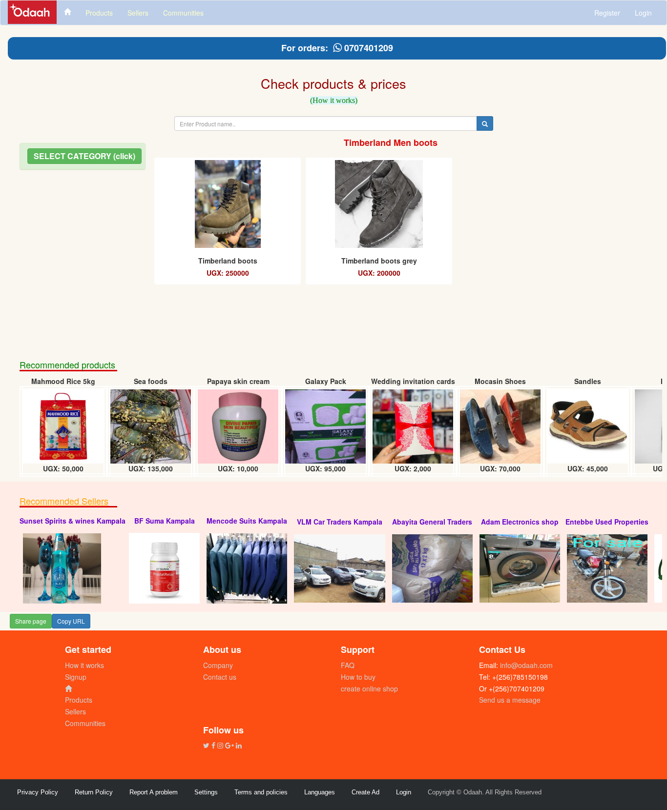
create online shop (369, 688)
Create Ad (365, 792)
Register (607, 13)
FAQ (347, 665)
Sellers (75, 711)
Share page (30, 621)
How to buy (358, 677)
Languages (319, 792)
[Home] (67, 11)
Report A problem (153, 792)
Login (643, 13)
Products (78, 700)
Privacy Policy (37, 792)
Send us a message (510, 700)
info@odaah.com (525, 665)
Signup (75, 677)
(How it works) (333, 100)
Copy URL (71, 621)
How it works (84, 665)
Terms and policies (261, 792)
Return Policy (94, 792)
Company (218, 665)
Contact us (219, 677)
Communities (85, 723)
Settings (206, 792)
